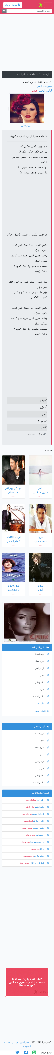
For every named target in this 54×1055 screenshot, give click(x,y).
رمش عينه (39, 835)
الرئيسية (46, 74)
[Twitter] (17, 1053)
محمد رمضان (26, 828)
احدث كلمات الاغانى (40, 793)
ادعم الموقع (24, 1042)
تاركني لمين (39, 668)
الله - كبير (40, 800)
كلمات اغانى (34, 74)
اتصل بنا (7, 1042)
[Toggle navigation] (48, 5)
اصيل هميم (28, 821)
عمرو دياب (35, 849)
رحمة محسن (28, 856)
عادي (42, 740)
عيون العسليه (39, 654)
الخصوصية (27, 1046)
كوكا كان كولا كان (37, 863)
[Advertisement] (27, 43)
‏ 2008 (35, 90)
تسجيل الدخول (11, 5)
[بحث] (4, 11)
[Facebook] (26, 1053)
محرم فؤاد (30, 835)
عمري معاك (39, 661)
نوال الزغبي (31, 800)
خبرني (41, 689)
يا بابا (42, 849)
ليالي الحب (45, 90)
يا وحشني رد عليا (37, 842)
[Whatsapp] (34, 1053)
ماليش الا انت (38, 696)
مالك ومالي (39, 682)
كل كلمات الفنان (42, 711)
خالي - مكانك (38, 821)
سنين (42, 675)
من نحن (15, 1042)
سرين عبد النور (45, 86)
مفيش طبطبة (38, 828)
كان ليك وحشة (38, 814)
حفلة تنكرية (39, 856)
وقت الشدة (39, 807)
